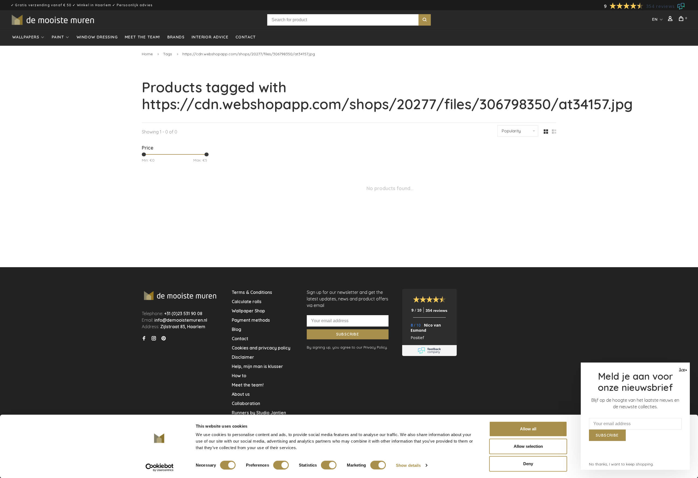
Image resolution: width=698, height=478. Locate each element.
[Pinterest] (163, 338)
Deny (528, 463)
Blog (236, 329)
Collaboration (246, 403)
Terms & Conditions (252, 292)
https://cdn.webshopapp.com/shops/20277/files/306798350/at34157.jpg (248, 53)
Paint (58, 37)
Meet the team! (142, 37)
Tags (167, 53)
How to (239, 375)
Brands (176, 37)
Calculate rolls (246, 301)
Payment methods (251, 320)
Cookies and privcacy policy (261, 348)
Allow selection (528, 446)
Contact (246, 37)
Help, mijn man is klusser (257, 366)
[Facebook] (144, 338)
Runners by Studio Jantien (259, 412)
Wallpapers (25, 37)
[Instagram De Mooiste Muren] (154, 338)
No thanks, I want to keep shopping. (621, 464)
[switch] (281, 465)
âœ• (682, 370)
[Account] (671, 19)
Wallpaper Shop (248, 310)
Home (147, 53)
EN (655, 19)
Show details (408, 465)
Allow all (528, 429)
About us (241, 394)
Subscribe (347, 334)
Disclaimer (243, 357)
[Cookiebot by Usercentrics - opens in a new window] (159, 467)
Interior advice (210, 37)
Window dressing (97, 37)
